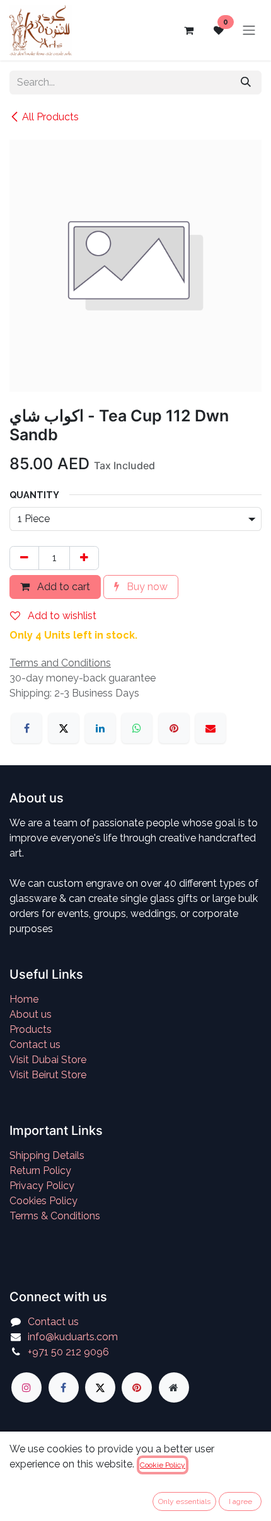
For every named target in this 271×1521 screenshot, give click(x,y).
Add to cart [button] (62, 587)
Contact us (35, 1045)
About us (30, 1014)
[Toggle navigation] (249, 30)
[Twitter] (100, 1387)
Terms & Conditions (54, 1216)
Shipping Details (46, 1155)
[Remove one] (24, 558)
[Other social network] (174, 1387)
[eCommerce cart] (188, 30)
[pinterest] (137, 1387)
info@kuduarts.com (73, 1337)
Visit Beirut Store (47, 1075)
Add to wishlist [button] (60, 616)
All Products (50, 117)
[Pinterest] (174, 728)
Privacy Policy (41, 1186)
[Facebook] (26, 728)
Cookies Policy (43, 1201)
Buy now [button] (146, 587)
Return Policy (40, 1170)
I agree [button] (240, 1501)
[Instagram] (26, 1387)
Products (30, 1029)
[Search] (246, 82)
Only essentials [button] (184, 1501)
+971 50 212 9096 (68, 1352)
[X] (64, 728)
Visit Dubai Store (47, 1060)
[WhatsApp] (137, 728)
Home (23, 999)
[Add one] (84, 558)
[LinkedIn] (100, 728)
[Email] (210, 728)
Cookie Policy (162, 1465)
